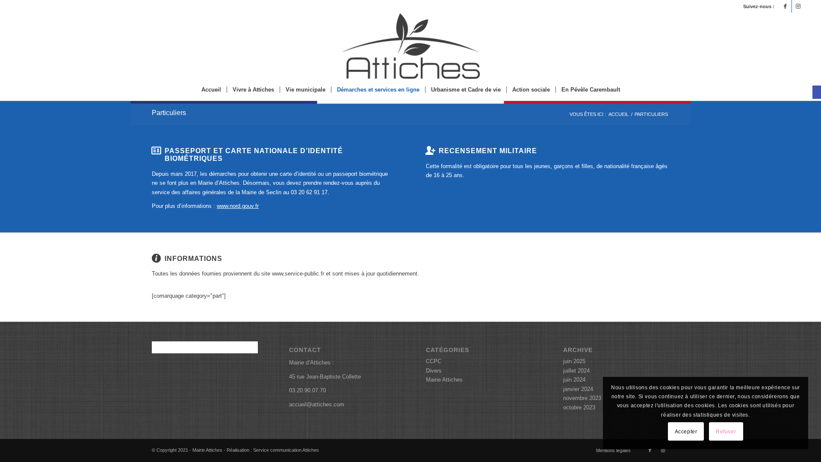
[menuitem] (211, 90)
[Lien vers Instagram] (798, 6)
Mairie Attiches (444, 379)
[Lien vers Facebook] (785, 6)
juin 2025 (574, 361)
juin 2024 (574, 379)
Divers (434, 370)
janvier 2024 (578, 389)
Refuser (726, 432)
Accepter (686, 432)
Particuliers (169, 112)
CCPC (433, 361)
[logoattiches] (410, 46)
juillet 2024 (576, 370)
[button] (816, 92)
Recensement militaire (488, 150)
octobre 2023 (579, 407)
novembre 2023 (582, 398)
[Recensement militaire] (430, 150)
